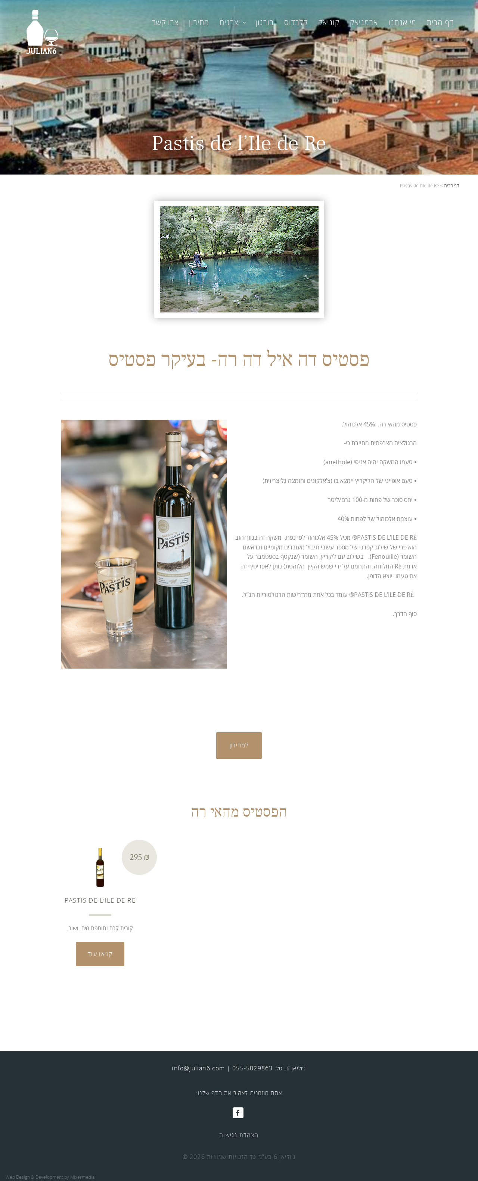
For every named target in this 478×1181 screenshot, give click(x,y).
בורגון (264, 22)
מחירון (199, 22)
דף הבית (440, 22)
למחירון (239, 745)
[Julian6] (42, 31)
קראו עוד (100, 954)
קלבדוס (296, 22)
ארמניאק (364, 22)
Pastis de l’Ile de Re (100, 900)
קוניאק (328, 22)
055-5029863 (252, 1068)
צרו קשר (165, 22)
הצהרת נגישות (238, 1135)
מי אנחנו (402, 22)
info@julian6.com (198, 1068)
